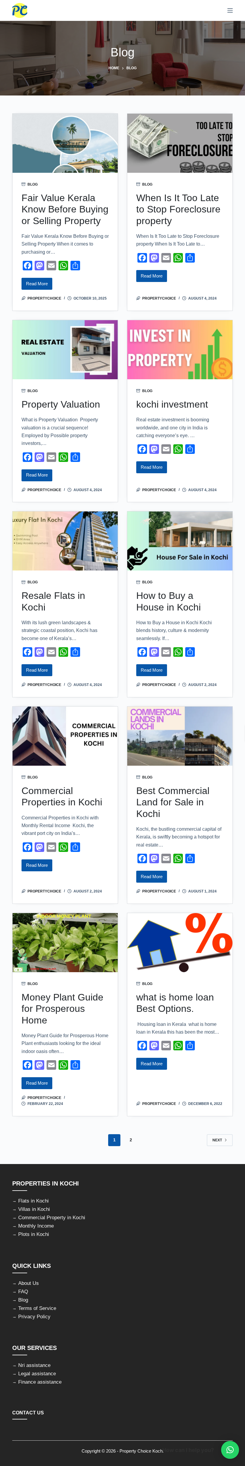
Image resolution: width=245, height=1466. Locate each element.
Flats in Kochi (33, 1201)
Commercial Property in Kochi (51, 1217)
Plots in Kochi (33, 1234)
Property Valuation (61, 404)
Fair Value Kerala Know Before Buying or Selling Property (65, 209)
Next (217, 1140)
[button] (230, 1450)
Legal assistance (37, 1373)
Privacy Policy (34, 1316)
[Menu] (230, 10)
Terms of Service (37, 1308)
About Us (28, 1283)
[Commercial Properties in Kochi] (65, 736)
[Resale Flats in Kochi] (65, 541)
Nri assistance (34, 1365)
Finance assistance (40, 1382)
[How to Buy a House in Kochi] (179, 541)
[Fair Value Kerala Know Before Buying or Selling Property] (65, 143)
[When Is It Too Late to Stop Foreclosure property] (179, 143)
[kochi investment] (179, 349)
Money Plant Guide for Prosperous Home (62, 1009)
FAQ (23, 1291)
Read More (39, 285)
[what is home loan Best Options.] (179, 942)
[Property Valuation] (65, 349)
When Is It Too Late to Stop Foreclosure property (178, 209)
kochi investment (172, 404)
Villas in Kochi (34, 1209)
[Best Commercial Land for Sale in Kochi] (179, 736)
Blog (32, 184)
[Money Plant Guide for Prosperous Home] (65, 942)
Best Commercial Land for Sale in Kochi (172, 802)
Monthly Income (36, 1226)
